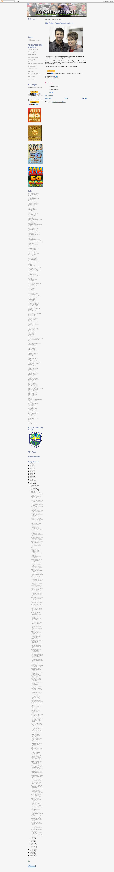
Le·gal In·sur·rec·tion (33, 303)
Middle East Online (33, 318)
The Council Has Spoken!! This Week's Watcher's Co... (37, 545)
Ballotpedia (31, 212)
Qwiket (30, 357)
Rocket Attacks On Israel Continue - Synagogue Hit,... (36, 602)
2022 (31, 467)
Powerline (30, 352)
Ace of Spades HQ (33, 194)
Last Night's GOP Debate (36, 692)
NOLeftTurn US (32, 337)
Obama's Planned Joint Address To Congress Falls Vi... (36, 498)
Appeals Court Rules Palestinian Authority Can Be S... (36, 669)
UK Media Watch (32, 400)
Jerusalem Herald (33, 293)
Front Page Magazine (34, 257)
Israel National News (33, 285)
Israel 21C (31, 280)
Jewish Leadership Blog (34, 295)
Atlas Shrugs (31, 208)
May (32, 841)
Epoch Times (31, 250)
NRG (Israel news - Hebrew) (35, 338)
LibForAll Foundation (33, 305)
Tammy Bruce (31, 382)
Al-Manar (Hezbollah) (33, 198)
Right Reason (31, 367)
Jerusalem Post (32, 294)
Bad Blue (30, 210)
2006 (31, 855)
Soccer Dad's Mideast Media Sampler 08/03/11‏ (37, 792)
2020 (31, 470)
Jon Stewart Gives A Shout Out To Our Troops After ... (37, 807)
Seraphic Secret (32, 372)
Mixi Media (31, 320)
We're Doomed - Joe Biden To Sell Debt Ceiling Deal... (37, 657)
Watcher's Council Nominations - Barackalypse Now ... (36, 742)
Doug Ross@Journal (33, 248)
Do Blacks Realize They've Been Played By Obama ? (37, 574)
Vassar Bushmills (32, 402)
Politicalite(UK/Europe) (34, 350)
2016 (31, 476)
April (32, 843)
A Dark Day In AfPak (35, 752)
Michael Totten (32, 317)
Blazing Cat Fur (32, 214)
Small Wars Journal (33, 378)
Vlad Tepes (31, 404)
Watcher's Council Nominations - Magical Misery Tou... (36, 632)
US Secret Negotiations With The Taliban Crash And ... (37, 724)
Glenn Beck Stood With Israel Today (36, 557)
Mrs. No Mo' (33, 547)
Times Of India (32, 395)
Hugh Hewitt (31, 265)
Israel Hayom (31, 282)
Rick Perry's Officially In (36, 710)
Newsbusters (31, 334)
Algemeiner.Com (32, 200)
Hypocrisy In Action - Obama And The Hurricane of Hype (35, 527)
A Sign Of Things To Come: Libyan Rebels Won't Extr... (37, 521)
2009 (31, 851)
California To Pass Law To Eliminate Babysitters (37, 501)
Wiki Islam (31, 414)
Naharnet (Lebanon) (33, 324)
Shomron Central (32, 375)
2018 (31, 473)
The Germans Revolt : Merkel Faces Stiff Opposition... (36, 735)
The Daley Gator (32, 52)
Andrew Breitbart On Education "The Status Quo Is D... (36, 583)
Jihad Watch (31, 299)
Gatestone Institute (33, 259)
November (34, 487)
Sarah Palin (51, 79)
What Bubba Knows (33, 412)
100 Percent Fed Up (33, 193)
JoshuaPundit (32, 66)
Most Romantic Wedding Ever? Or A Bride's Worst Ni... (37, 660)
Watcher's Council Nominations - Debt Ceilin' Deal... (36, 799)
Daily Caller (31, 233)
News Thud (31, 330)
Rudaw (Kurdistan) (33, 368)
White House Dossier (33, 413)
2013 (31, 480)
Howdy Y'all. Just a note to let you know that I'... (37, 542)
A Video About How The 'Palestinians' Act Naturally (36, 732)
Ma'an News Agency (33, 310)
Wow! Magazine (32, 79)
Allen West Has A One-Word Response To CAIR (36, 646)
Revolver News (32, 365)
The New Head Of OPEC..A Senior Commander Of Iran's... (37, 772)
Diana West (31, 243)
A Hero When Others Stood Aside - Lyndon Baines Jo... (37, 531)
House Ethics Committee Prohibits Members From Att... (37, 606)
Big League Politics (33, 213)
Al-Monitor (31, 199)
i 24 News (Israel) (32, 268)
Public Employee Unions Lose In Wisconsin (36, 739)
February (33, 846)
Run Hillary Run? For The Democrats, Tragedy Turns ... (36, 750)
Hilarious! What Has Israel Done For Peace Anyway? (37, 508)
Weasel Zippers (32, 409)
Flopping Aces (32, 254)
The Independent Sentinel (35, 63)
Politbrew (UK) (32, 348)
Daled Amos (31, 235)
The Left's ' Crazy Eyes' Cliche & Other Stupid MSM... (36, 759)
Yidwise (30, 420)
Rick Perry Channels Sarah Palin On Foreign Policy (37, 511)
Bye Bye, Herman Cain (36, 796)
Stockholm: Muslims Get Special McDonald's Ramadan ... (36, 636)
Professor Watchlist (33, 353)
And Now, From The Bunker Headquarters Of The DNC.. (37, 514)
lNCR (29, 307)
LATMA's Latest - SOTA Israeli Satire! (36, 694)
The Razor (31, 71)
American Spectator (33, 203)
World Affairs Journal (33, 417)
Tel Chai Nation (32, 383)
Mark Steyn (31, 312)
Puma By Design (33, 68)
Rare (29, 359)
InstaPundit (31, 273)
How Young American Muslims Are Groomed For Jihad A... (36, 819)
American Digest (32, 202)
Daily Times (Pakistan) (34, 234)
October (33, 488)
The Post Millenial (33, 392)
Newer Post (48, 98)
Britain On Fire (34, 747)
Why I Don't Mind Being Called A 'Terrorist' (36, 783)
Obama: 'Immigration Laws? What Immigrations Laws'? (36, 613)
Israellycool (31, 289)
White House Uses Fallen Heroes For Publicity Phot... (36, 728)
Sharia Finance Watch (34, 373)
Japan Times (31, 292)
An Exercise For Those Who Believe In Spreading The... (36, 550)
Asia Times (31, 207)
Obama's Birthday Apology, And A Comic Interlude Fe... (37, 776)
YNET (29, 422)
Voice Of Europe (32, 405)
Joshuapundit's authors (34, 40)
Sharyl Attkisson (32, 374)
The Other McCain (33, 389)
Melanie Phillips (32, 314)
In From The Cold (33, 269)
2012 (31, 482)
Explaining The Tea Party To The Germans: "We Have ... (36, 827)
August (33, 491)
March (33, 844)
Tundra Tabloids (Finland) (35, 399)
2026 (31, 464)
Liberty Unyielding (33, 304)
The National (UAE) (33, 387)
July (32, 838)
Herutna (30, 263)
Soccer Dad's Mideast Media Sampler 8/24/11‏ (37, 567)
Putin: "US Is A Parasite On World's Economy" (37, 789)
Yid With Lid (31, 419)
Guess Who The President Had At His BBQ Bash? (37, 766)
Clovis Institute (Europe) (34, 228)
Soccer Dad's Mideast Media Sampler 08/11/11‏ (37, 717)
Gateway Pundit (32, 260)
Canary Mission (32, 222)
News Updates (32, 332)
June (32, 840)
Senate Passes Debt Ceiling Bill (35, 810)
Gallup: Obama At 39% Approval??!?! (36, 676)
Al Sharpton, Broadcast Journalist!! (36, 745)
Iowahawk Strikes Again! (36, 829)
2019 (31, 471)
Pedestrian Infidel (32, 345)
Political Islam (31, 349)
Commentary (31, 229)
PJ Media (30, 347)
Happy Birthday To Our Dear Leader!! (36, 795)
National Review (32, 327)
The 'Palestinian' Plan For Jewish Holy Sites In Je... (36, 626)
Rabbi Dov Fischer (33, 358)
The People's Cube (33, 390)
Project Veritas (32, 354)
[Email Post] (58, 77)
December (34, 485)
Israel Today (31, 288)
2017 (31, 474)
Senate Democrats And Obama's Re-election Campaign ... (36, 620)
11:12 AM (51, 92)
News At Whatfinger (33, 329)
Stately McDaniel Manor (35, 74)
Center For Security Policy (35, 224)
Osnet (29, 342)
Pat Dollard (31, 344)
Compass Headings (33, 230)
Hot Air (30, 264)
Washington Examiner (34, 407)
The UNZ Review (32, 394)
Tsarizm (30, 398)
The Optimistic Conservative (35, 388)
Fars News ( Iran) (32, 252)
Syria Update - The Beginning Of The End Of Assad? (36, 832)
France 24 (31, 255)
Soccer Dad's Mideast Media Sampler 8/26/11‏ (37, 539)
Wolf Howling (31, 415)
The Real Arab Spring (36, 518)
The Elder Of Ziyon (33, 385)
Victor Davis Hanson (33, 403)
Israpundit (30, 290)
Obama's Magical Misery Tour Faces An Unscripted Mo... (36, 650)
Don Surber (31, 245)
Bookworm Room (33, 49)
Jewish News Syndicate (34, 297)
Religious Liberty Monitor (34, 362)
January (33, 847)
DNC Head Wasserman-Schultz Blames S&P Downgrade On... (36, 762)
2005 (31, 857)
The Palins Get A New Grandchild (36, 712)
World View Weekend (33, 418)
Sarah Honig (31, 370)
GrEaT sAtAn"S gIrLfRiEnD (32, 60)
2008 (31, 852)
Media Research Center (34, 313)
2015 (31, 477)
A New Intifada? (34, 684)
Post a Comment (49, 95)
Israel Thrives (31, 287)
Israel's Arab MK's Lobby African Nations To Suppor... (36, 554)
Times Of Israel (32, 397)
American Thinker (33, 204)
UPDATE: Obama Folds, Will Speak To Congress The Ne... (37, 494)
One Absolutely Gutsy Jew (37, 537)
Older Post (84, 98)
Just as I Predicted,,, (35, 516)
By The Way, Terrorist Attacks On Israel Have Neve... (36, 823)
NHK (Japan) (31, 335)
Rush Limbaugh (32, 369)
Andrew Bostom (32, 205)
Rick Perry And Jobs (35, 638)
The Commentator (33, 384)
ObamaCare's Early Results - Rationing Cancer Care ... (36, 755)
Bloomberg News (32, 215)
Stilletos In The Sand (33, 379)
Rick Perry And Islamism (36, 644)
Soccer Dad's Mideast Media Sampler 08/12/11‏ (37, 701)
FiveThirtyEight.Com (33, 253)
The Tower (31, 393)
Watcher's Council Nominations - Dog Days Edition (37, 570)
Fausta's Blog (32, 54)
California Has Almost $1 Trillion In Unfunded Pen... (36, 564)
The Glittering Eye (33, 57)
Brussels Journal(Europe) (35, 219)
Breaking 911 (31, 217)
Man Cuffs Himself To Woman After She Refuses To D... (35, 708)
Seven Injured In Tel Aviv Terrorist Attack (36, 524)
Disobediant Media (33, 244)
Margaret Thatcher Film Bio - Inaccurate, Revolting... (37, 580)
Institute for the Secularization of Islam (34, 275)
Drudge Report (32, 249)
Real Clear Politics (33, 360)
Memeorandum (32, 315)
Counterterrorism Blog (34, 232)
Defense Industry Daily (34, 239)
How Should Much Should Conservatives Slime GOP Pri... (37, 598)
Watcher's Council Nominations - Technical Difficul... (37, 504)
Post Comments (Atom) (59, 102)
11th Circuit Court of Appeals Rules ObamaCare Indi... (35, 697)
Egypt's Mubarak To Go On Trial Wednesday (37, 816)
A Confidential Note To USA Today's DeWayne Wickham (37, 803)
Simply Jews (31, 377)
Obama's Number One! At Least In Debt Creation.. (37, 577)
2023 (31, 465)
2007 (31, 854)
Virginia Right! (32, 76)
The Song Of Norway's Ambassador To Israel (36, 591)
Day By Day (31, 238)
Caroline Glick (32, 223)
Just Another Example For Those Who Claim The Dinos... (36, 836)
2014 (31, 479)
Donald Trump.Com (33, 247)
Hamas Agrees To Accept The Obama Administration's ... (36, 673)
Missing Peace (32, 319)
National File (31, 325)
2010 (31, 849)
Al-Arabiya (31, 197)
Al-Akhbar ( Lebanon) (34, 195)
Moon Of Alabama (33, 322)
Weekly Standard (32, 410)
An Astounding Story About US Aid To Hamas (37, 715)
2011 (31, 483)
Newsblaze (31, 333)
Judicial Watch (32, 300)
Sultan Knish (31, 380)
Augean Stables (32, 209)
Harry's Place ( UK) (33, 262)
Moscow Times (32, 323)
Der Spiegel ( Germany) (34, 240)
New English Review (33, 328)
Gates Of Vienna (32, 258)
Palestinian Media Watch (34, 343)
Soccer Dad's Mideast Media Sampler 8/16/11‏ (37, 653)
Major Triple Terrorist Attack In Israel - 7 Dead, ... (37, 623)
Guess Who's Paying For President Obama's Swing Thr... (36, 786)
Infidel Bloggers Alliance (34, 270)
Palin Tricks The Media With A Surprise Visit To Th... (36, 690)
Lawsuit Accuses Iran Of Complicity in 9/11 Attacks (36, 560)
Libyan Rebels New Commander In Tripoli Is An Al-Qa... (37, 534)
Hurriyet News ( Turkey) (34, 267)
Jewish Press (31, 298)
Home (66, 98)
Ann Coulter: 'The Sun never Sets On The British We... (36, 720)
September (34, 490)
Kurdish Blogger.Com (33, 302)
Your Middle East (32, 423)
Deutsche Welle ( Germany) (35, 242)
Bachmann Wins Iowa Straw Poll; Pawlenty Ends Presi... (36, 679)
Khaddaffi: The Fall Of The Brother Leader (37, 589)
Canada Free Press (33, 220)
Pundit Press (31, 355)
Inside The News (32, 272)
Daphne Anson (32, 237)
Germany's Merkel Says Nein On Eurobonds (36, 586)
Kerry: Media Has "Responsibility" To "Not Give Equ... (37, 769)
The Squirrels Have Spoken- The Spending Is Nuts (37, 813)
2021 (31, 468)
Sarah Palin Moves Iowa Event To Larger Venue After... (36, 595)
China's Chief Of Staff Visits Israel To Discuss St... (37, 666)
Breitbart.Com (32, 218)
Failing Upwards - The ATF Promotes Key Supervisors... (37, 641)
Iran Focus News (32, 279)
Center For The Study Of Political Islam (34, 226)
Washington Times (33, 408)
